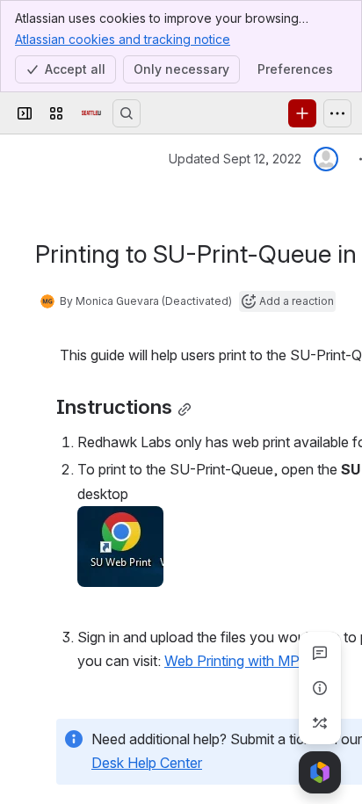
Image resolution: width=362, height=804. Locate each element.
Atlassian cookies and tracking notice (122, 39)
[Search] (126, 113)
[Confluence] (91, 113)
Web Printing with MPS (236, 661)
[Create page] (320, 723)
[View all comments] (320, 653)
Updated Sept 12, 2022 (235, 158)
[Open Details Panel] (320, 688)
